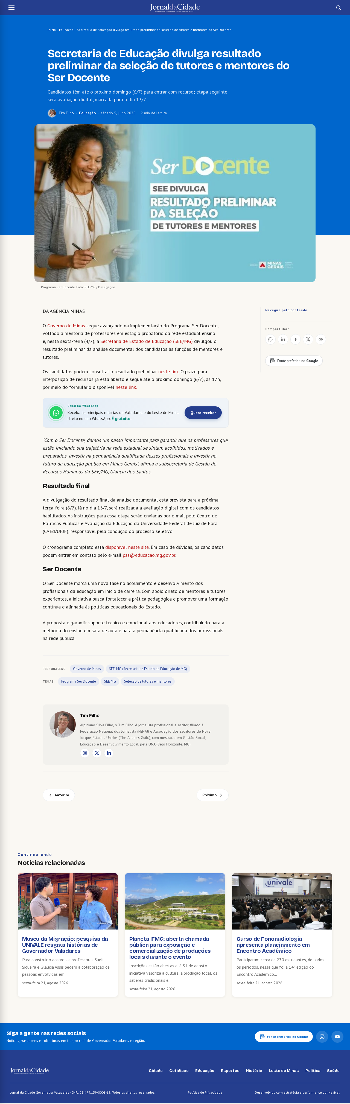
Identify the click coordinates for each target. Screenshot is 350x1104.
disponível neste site (127, 547)
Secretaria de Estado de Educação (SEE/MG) (146, 341)
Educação (66, 30)
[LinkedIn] (108, 753)
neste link (168, 371)
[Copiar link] (321, 339)
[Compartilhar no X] (308, 339)
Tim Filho (66, 112)
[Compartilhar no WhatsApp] (270, 339)
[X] (96, 753)
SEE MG (110, 681)
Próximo (209, 795)
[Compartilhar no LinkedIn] (283, 339)
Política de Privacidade (205, 1092)
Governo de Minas (66, 325)
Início (52, 30)
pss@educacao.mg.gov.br (149, 555)
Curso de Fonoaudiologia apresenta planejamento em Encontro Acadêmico (273, 945)
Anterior (62, 795)
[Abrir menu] (11, 8)
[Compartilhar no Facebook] (295, 339)
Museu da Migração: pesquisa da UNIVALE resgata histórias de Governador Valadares (65, 945)
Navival (334, 1092)
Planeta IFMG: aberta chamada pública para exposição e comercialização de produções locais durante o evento (170, 948)
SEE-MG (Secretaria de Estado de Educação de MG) (148, 668)
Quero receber (203, 412)
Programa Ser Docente (78, 681)
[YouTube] (337, 1037)
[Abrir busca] (338, 8)
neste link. (126, 387)
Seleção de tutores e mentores (147, 681)
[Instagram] (84, 753)
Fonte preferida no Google (287, 1037)
